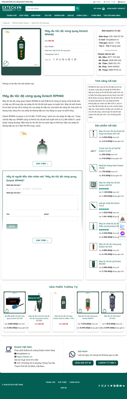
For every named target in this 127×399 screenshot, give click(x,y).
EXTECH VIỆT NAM (15, 385)
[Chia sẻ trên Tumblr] (72, 59)
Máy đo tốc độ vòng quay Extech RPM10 (88, 317)
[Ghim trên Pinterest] (63, 59)
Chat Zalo (122, 229)
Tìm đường (122, 222)
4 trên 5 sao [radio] (26, 189)
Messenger (122, 236)
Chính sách (82, 15)
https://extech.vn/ (24, 357)
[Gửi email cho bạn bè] (60, 59)
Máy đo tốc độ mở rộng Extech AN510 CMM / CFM (63, 317)
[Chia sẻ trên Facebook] (54, 59)
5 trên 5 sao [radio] (36, 189)
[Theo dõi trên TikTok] (105, 386)
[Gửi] (77, 8)
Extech (56, 54)
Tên (7, 214)
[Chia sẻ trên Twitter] (57, 59)
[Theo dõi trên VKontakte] (124, 386)
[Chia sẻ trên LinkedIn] (69, 59)
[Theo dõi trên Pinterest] (114, 386)
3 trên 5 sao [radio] (17, 189)
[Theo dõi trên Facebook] (99, 386)
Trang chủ (6, 23)
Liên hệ (70, 15)
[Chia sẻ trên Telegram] (75, 59)
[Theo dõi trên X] (108, 386)
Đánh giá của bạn (13, 185)
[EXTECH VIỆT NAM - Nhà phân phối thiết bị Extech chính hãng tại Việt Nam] (12, 8)
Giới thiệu (23, 15)
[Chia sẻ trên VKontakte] (66, 59)
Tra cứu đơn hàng (111, 15)
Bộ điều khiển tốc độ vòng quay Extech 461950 (14, 317)
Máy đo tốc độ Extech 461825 (112, 317)
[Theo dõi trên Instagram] (102, 386)
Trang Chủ (12, 15)
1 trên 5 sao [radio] (7, 189)
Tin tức (48, 15)
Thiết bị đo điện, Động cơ (20, 23)
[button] (121, 2)
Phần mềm (96, 15)
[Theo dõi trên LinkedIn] (117, 386)
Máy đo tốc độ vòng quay (40, 23)
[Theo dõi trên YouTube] (120, 386)
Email (46, 214)
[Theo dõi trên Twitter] (111, 386)
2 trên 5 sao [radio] (11, 189)
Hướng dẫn (59, 15)
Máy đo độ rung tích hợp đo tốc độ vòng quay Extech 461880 (39, 318)
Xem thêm (42, 163)
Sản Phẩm (35, 15)
